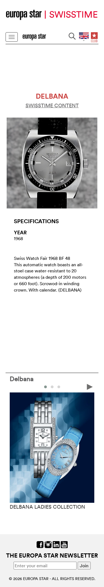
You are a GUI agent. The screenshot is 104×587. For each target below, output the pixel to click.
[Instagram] (48, 544)
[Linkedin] (56, 544)
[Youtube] (64, 544)
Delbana (22, 378)
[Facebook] (40, 544)
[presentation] (14, 386)
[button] (45, 386)
